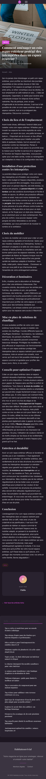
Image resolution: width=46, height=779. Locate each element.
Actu (6, 42)
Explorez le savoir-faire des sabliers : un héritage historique (20, 708)
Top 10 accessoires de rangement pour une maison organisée (21, 686)
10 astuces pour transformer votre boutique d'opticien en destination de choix (21, 672)
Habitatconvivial (23, 749)
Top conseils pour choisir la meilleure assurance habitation (23, 722)
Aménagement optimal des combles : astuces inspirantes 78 (21, 729)
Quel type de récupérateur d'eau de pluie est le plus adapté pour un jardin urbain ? (22, 701)
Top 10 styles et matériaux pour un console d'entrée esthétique (21, 629)
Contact (30, 767)
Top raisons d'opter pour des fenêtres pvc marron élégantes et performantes (20, 636)
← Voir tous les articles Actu (13, 603)
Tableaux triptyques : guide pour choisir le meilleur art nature (21, 679)
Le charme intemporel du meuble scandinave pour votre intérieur (22, 665)
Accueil (4, 72)
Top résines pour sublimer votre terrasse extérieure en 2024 (20, 693)
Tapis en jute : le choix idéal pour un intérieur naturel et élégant (22, 658)
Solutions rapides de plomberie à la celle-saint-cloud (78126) (23, 650)
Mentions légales (19, 767)
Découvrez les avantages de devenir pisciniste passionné (22, 715)
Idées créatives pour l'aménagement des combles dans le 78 (20, 643)
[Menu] (26, 2)
